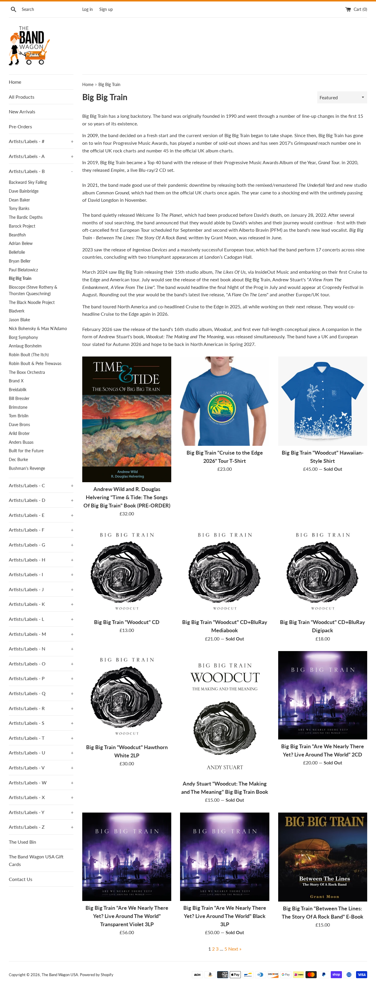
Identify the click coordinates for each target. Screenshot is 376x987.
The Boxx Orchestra (27, 372)
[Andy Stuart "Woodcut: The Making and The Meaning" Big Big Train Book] (224, 714)
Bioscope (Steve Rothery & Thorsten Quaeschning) (33, 290)
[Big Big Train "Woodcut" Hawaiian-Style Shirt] (322, 401)
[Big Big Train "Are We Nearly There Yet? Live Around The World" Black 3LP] (224, 857)
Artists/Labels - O (41, 663)
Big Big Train (20, 278)
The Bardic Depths (26, 217)
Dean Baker (19, 200)
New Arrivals (22, 111)
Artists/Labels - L (41, 619)
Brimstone (18, 407)
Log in (87, 9)
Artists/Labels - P (41, 678)
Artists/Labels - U (41, 752)
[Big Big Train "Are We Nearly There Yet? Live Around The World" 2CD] (322, 695)
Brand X (16, 381)
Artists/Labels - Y (41, 812)
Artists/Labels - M (41, 634)
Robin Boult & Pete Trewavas (35, 363)
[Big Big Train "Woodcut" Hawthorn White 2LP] (126, 695)
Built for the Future (26, 450)
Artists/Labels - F (41, 529)
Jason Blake (19, 319)
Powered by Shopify (96, 974)
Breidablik (17, 389)
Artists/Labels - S (41, 723)
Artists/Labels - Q (41, 693)
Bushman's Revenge (27, 468)
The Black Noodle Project (32, 302)
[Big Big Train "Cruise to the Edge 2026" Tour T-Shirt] (224, 401)
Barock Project (22, 226)
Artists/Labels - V (41, 767)
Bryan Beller (20, 261)
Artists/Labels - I (41, 574)
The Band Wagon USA (60, 974)
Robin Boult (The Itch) (29, 354)
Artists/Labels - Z (41, 827)
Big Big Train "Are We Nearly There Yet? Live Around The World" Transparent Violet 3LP (126, 916)
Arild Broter (19, 433)
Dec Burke (18, 459)
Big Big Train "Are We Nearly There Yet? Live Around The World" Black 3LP (224, 916)
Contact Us (20, 879)
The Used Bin (22, 842)
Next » (234, 948)
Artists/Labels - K (41, 604)
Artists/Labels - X (41, 797)
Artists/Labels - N (41, 648)
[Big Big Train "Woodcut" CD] (126, 570)
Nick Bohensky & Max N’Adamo (38, 328)
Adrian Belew (21, 243)
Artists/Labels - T (41, 738)
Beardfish (17, 235)
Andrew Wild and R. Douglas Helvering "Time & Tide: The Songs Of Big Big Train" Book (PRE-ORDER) (126, 497)
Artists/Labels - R (41, 708)
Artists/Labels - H (41, 559)
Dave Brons (19, 424)
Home (15, 82)
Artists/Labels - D (41, 500)
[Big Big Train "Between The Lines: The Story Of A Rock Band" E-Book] (322, 857)
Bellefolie (17, 252)
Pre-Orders (20, 126)
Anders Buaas (21, 442)
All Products (21, 97)
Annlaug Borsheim (25, 346)
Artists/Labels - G (41, 544)
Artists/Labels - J (41, 589)
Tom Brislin (18, 415)
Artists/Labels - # (41, 141)
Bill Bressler (19, 398)
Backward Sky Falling (28, 182)
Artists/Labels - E (41, 515)
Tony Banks (19, 208)
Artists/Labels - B (41, 171)
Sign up (106, 9)
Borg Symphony (23, 337)
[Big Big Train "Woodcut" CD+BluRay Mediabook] (224, 570)
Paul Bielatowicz (23, 270)
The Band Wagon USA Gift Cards (36, 860)
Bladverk (16, 311)
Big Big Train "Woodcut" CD (127, 622)
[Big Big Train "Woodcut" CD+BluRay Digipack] (322, 570)
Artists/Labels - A (41, 156)
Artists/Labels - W (41, 782)
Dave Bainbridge (23, 191)
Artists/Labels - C (41, 485)
